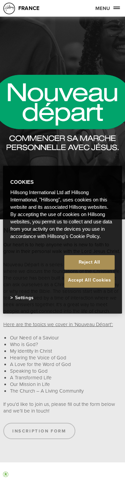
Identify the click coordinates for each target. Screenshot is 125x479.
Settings (24, 298)
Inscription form (39, 431)
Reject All (90, 262)
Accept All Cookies (89, 280)
